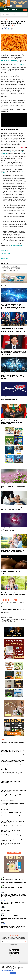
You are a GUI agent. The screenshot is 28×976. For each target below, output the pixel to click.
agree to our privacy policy (8, 970)
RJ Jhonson (8, 25)
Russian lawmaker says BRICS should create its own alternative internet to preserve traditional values (13, 422)
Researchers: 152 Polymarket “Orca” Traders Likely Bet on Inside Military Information (13, 800)
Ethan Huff (8, 419)
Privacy (4, 959)
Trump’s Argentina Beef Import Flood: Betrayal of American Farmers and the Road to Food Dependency (12, 773)
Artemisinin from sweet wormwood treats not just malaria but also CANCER (13, 508)
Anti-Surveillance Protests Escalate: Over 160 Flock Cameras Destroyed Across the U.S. (12, 795)
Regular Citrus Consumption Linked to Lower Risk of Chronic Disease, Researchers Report (12, 844)
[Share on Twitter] (8, 28)
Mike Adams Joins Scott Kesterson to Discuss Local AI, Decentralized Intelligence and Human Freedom (13, 888)
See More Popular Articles (14, 852)
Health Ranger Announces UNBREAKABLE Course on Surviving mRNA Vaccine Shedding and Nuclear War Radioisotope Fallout (13, 895)
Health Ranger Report (6, 875)
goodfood (10, 31)
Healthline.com (4, 258)
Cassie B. (8, 349)
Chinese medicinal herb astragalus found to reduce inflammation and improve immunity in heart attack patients (13, 486)
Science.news (4, 250)
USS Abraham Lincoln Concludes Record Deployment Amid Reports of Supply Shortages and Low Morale (12, 751)
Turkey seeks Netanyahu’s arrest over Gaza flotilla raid (12, 764)
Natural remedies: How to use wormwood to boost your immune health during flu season (13, 593)
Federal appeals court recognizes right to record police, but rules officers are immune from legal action (13, 761)
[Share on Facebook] (5, 28)
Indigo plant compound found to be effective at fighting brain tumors (13, 529)
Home (2, 19)
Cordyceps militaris (15, 266)
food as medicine (4, 31)
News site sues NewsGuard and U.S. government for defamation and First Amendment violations (11, 399)
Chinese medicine (5, 266)
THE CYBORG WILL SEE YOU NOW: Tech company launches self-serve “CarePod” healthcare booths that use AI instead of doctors (12, 376)
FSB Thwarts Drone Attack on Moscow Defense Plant (12, 742)
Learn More (5, 972)
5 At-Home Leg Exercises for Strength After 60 (11, 812)
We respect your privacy (14, 944)
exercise (10, 268)
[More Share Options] (11, 28)
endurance (4, 268)
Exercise (6, 19)
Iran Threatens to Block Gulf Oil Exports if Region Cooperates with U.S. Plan (11, 777)
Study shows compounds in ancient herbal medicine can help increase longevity (12, 550)
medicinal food (15, 31)
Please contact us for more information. (8, 621)
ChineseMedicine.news (16, 245)
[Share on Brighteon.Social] (2, 28)
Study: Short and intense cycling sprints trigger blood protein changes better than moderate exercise (12, 835)
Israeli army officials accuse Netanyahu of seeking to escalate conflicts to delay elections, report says (12, 746)
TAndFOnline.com (5, 253)
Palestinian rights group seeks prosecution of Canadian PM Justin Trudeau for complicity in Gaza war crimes (13, 353)
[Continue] (25, 941)
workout (19, 31)
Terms (7, 959)
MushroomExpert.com (6, 256)
